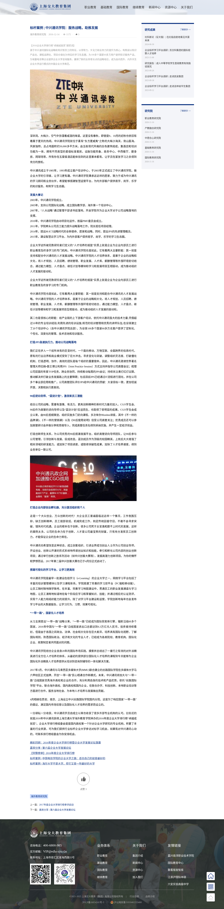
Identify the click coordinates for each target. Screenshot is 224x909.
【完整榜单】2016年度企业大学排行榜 (52, 753)
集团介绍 (137, 855)
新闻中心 (155, 7)
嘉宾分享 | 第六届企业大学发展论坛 (50, 748)
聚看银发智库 (175, 869)
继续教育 (102, 877)
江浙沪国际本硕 (177, 877)
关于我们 (187, 7)
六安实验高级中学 (178, 884)
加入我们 (137, 877)
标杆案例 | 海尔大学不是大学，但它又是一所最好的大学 (62, 763)
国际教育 (102, 869)
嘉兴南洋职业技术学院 (181, 855)
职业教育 (90, 7)
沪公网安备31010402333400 (128, 902)
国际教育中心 (175, 862)
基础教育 (106, 7)
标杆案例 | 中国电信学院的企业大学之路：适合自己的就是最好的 (67, 758)
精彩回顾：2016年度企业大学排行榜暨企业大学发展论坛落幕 (65, 742)
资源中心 (171, 7)
